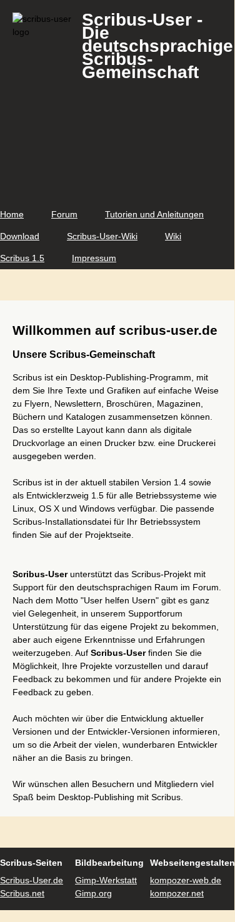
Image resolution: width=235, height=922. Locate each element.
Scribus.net (22, 893)
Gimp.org (93, 893)
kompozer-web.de (185, 880)
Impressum (94, 258)
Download (19, 236)
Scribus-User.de (31, 880)
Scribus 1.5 (22, 258)
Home (12, 214)
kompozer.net (177, 893)
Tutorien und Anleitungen (154, 214)
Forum (64, 214)
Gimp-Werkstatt (106, 880)
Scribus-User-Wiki (102, 236)
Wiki (173, 236)
